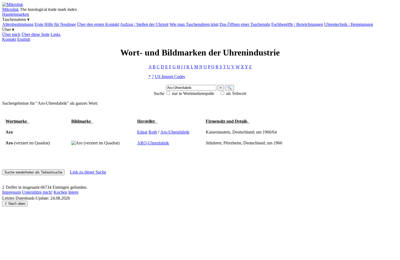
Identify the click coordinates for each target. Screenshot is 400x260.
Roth (153, 132)
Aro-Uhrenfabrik (174, 132)
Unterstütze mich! (37, 192)
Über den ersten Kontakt (98, 24)
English (23, 39)
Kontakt (9, 39)
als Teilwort (236, 93)
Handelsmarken (15, 14)
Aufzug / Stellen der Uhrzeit (144, 24)
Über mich (11, 34)
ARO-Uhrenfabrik (153, 143)
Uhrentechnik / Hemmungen (348, 24)
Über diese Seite (35, 34)
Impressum (11, 192)
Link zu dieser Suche (88, 172)
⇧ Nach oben (14, 204)
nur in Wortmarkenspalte (193, 93)
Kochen (60, 192)
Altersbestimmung (17, 24)
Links (55, 34)
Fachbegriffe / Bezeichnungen (297, 24)
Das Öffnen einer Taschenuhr (245, 24)
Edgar (142, 132)
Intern (73, 192)
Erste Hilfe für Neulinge (55, 24)
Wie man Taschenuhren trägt (194, 24)
